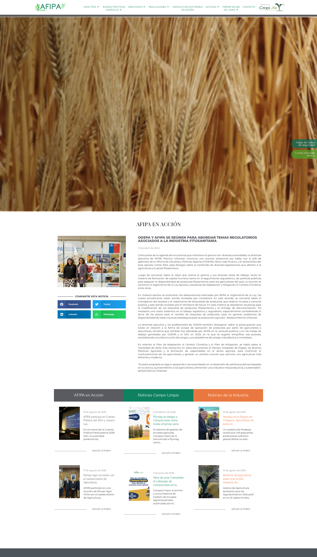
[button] (74, 304)
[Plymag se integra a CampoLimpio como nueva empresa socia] (139, 423)
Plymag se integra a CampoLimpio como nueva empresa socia (166, 420)
